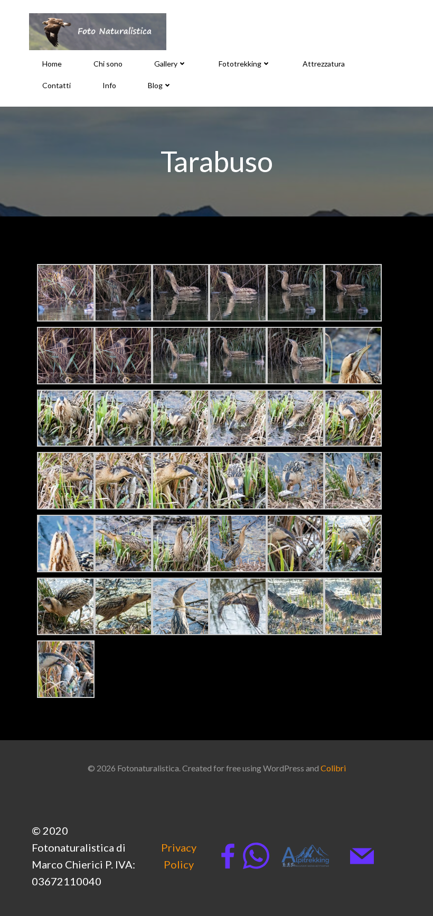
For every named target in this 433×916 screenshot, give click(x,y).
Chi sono (108, 63)
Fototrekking (240, 63)
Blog (155, 85)
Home (52, 63)
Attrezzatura (324, 63)
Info (109, 85)
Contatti (56, 85)
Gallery (165, 63)
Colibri (333, 768)
